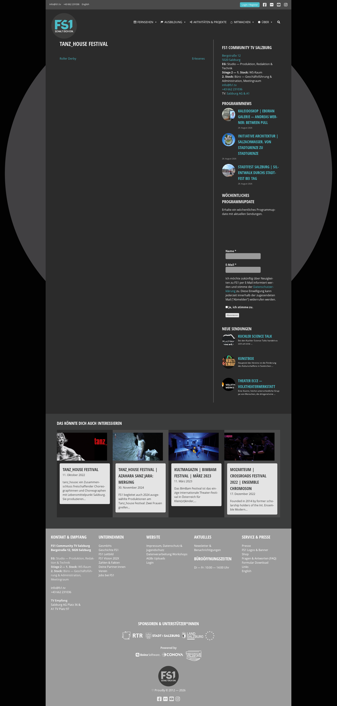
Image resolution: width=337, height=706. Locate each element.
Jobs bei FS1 (106, 575)
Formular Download (255, 563)
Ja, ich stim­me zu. (240, 307)
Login (150, 563)
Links (245, 567)
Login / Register (250, 4)
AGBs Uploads (155, 558)
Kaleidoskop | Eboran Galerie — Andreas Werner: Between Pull (257, 116)
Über (265, 22)
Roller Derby (68, 58)
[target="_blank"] (286, 4)
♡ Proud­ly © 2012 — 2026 (168, 690)
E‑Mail (231, 265)
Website (153, 537)
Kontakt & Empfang (69, 537)
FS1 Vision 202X (109, 558)
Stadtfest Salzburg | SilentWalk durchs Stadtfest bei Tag (258, 172)
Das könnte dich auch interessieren (89, 423)
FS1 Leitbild (106, 554)
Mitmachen (242, 22)
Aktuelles (202, 537)
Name (231, 251)
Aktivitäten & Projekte (210, 22)
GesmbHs (105, 546)
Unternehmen (111, 537)
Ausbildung (173, 22)
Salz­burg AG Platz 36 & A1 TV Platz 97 (66, 607)
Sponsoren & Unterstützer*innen (168, 623)
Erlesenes (198, 58)
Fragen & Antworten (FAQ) (259, 558)
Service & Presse (256, 537)
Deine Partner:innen (112, 567)
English (85, 4)
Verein (103, 571)
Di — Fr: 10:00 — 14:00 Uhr (211, 567)
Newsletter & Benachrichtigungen (207, 548)
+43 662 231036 (71, 4)
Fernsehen (145, 22)
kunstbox (246, 358)
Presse (246, 546)
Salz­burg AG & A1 (238, 93)
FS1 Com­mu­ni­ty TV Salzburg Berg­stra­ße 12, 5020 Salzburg (71, 548)
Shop (245, 554)
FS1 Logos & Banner (255, 550)
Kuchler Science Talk (255, 336)
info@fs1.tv (55, 4)
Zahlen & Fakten (109, 563)
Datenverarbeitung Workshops (166, 554)
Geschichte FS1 (109, 550)
